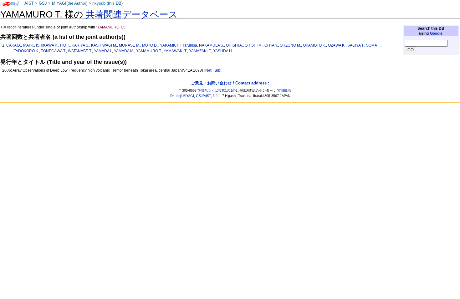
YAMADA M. (124, 51)
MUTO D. (150, 45)
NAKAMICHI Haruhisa (178, 45)
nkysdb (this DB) (107, 3)
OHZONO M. (290, 45)
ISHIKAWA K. (47, 45)
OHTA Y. (271, 45)
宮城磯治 (284, 90)
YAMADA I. (103, 51)
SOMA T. (373, 45)
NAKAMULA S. (211, 45)
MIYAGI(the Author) (69, 3)
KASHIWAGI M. (104, 45)
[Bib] (217, 70)
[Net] (208, 70)
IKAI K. (28, 45)
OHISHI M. (254, 45)
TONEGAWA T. (53, 51)
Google (436, 33)
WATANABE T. (80, 51)
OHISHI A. (234, 45)
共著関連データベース (132, 14)
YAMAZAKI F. (200, 51)
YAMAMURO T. (149, 51)
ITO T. (65, 45)
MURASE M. (129, 45)
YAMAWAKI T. (175, 51)
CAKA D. (13, 45)
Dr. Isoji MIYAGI (182, 96)
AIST (29, 3)
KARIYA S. (80, 45)
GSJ (43, 3)
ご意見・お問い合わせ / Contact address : (230, 83)
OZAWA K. (336, 45)
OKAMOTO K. (314, 45)
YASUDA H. (223, 51)
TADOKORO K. (26, 51)
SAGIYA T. (355, 45)
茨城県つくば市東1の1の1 (217, 90)
